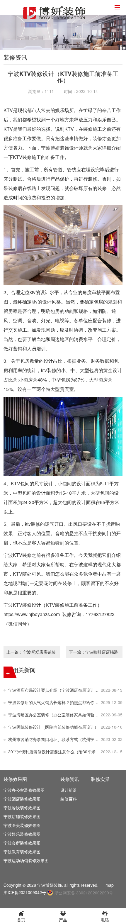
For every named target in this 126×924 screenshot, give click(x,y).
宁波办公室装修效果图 (24, 790)
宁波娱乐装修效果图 (22, 834)
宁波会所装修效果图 (22, 843)
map (109, 885)
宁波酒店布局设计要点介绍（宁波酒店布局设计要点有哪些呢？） (54, 690)
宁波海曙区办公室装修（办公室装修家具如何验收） (54, 715)
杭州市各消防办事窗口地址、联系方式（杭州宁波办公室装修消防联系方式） (54, 739)
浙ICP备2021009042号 (25, 892)
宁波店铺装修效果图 (22, 816)
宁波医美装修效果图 (22, 825)
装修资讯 (69, 779)
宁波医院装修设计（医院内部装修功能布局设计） (53, 727)
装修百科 (68, 799)
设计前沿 (68, 790)
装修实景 (100, 779)
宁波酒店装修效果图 (22, 799)
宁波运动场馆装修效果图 (26, 860)
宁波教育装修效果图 (22, 852)
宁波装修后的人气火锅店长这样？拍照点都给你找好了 (54, 702)
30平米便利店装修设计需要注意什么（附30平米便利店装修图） (54, 752)
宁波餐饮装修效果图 (22, 808)
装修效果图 (15, 779)
